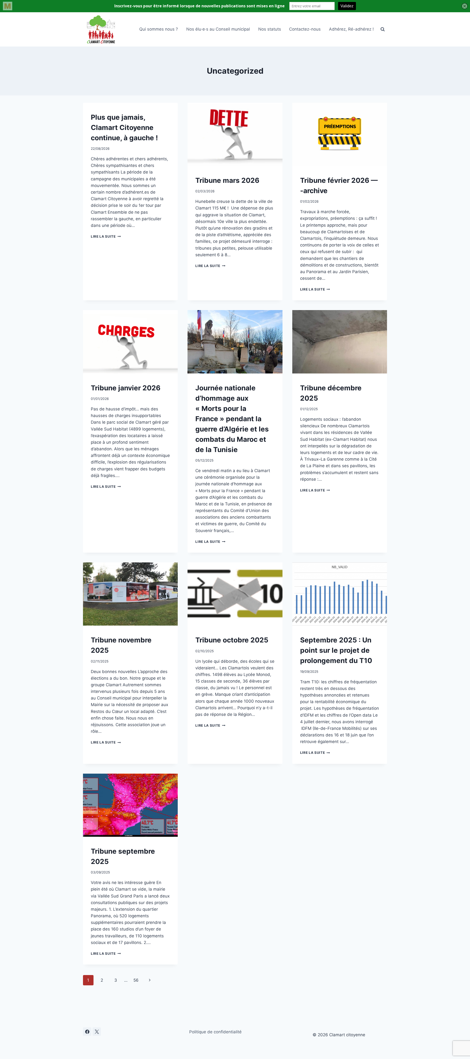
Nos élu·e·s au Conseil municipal (218, 29)
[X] (97, 1031)
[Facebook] (87, 1031)
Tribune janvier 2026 (125, 388)
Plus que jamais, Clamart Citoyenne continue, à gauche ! (124, 127)
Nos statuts (269, 29)
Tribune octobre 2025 (231, 640)
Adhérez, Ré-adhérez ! (351, 29)
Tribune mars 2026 (227, 180)
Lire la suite (106, 236)
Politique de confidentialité (215, 1031)
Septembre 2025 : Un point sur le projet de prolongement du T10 (336, 650)
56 (136, 980)
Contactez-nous (305, 29)
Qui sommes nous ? (158, 29)
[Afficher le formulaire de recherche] (382, 29)
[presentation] (235, 134)
